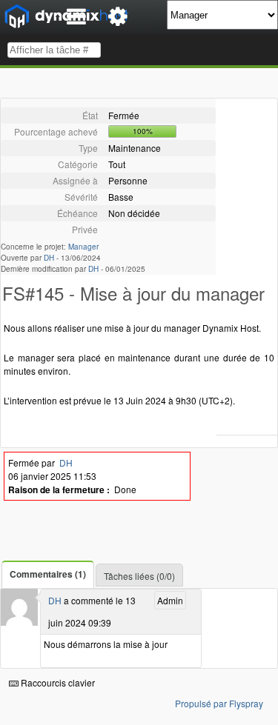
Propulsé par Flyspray (219, 703)
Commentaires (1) (48, 574)
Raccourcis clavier (57, 682)
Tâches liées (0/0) (139, 575)
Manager (83, 246)
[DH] (19, 621)
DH (49, 258)
